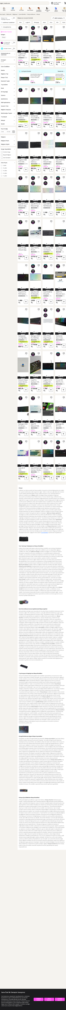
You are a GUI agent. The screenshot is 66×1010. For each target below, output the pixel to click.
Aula (20, 22)
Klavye (38, 14)
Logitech (28, 22)
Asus (51, 22)
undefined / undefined (8, 22)
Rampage (36, 22)
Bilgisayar (15, 14)
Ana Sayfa (2, 14)
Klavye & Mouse (31, 14)
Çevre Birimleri (22, 14)
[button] (24, 49)
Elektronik (9, 14)
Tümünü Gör (60, 71)
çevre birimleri (44, 532)
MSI (57, 22)
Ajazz (44, 22)
